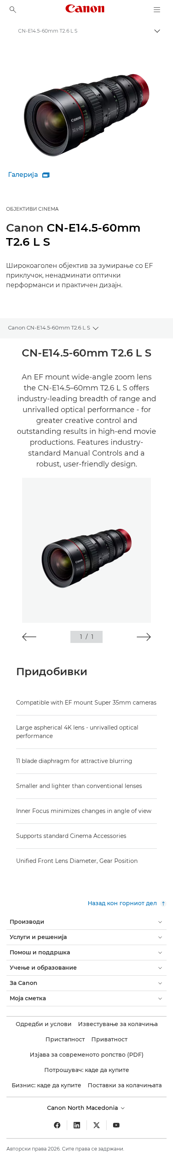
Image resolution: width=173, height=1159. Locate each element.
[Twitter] (96, 1125)
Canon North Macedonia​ (83, 1107)
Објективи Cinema (32, 209)
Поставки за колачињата (125, 1085)
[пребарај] (12, 9)
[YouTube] (116, 1125)
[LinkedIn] (77, 1125)
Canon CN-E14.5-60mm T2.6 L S (49, 327)
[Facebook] (57, 1125)
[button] (29, 637)
